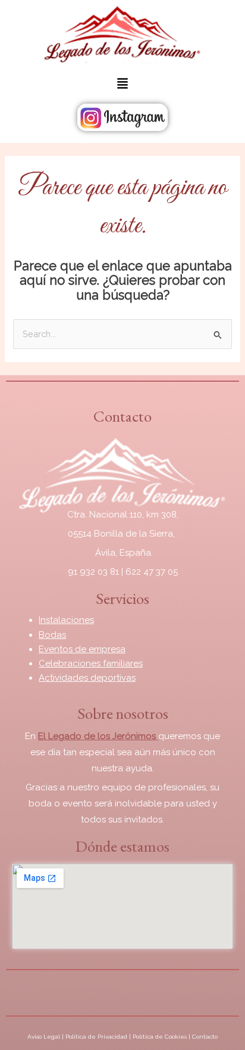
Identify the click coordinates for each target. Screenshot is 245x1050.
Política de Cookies (160, 1036)
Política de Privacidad (96, 1036)
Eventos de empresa (82, 649)
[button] (122, 84)
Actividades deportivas (87, 677)
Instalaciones (66, 620)
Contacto (205, 1036)
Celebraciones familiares (91, 663)
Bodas (52, 635)
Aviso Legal (43, 1036)
